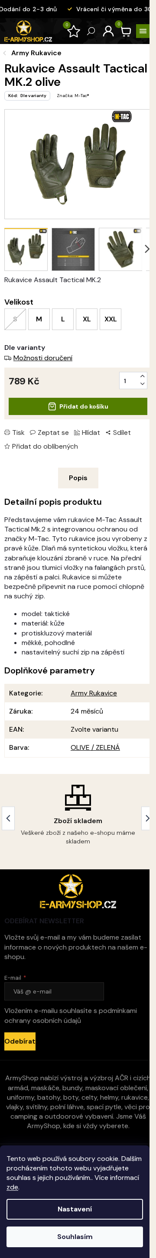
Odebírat (20, 1041)
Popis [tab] (78, 477)
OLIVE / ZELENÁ (95, 747)
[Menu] (143, 31)
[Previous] (8, 818)
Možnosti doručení (42, 357)
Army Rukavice (94, 693)
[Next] (147, 818)
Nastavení (75, 1209)
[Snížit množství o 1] (142, 384)
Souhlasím (75, 1236)
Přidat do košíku (83, 406)
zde (12, 1187)
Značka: (73, 95)
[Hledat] (91, 31)
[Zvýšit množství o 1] (142, 376)
